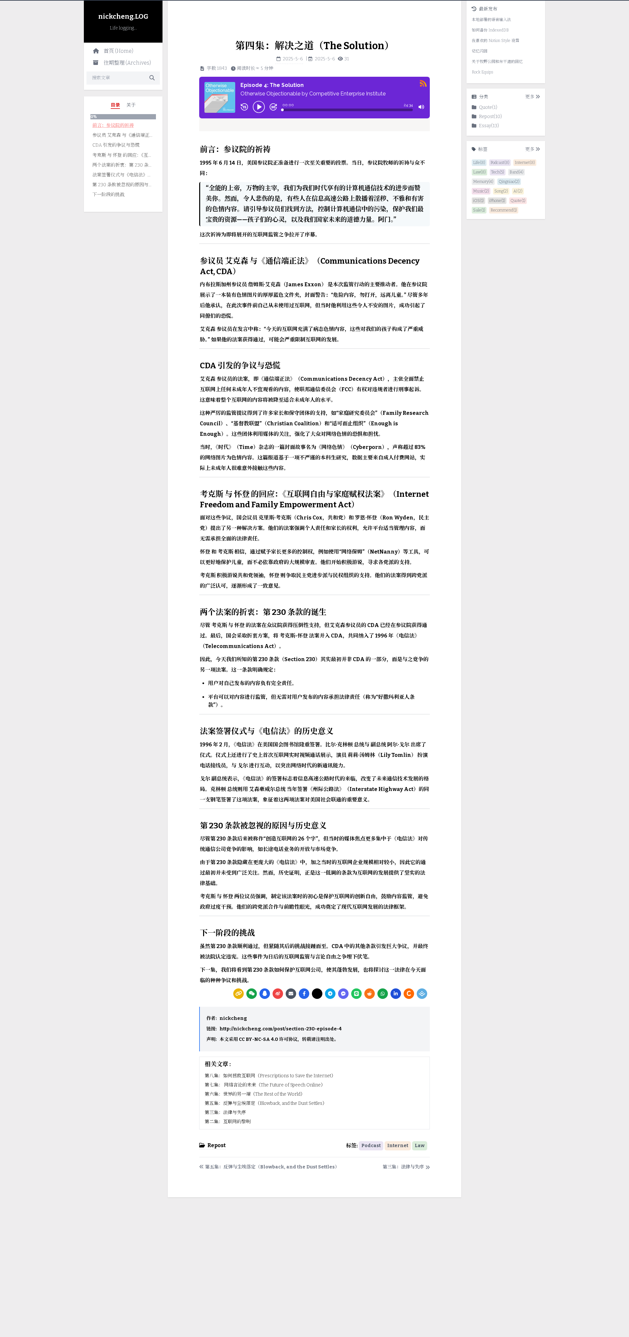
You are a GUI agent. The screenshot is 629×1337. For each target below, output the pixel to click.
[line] (356, 993)
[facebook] (304, 993)
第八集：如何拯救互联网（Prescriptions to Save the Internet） (270, 1076)
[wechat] (251, 993)
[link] (238, 993)
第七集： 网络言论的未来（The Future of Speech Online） (265, 1085)
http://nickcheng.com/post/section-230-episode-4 (280, 1029)
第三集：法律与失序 (225, 1112)
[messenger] (343, 993)
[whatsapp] (382, 993)
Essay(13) (489, 126)
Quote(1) (488, 107)
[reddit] (369, 993)
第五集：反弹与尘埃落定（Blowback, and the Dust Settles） (266, 1103)
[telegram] (330, 993)
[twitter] (317, 993)
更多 (529, 97)
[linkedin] (396, 993)
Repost (216, 1145)
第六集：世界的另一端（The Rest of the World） (255, 1094)
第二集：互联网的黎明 (228, 1121)
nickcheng (233, 1018)
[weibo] (278, 993)
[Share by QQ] (264, 993)
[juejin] (422, 993)
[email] (291, 993)
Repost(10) (490, 116)
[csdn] (409, 993)
